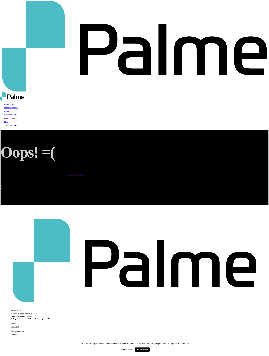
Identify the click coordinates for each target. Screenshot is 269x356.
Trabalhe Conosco (11, 125)
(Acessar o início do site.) (75, 175)
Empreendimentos (11, 108)
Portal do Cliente (10, 115)
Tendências (15, 327)
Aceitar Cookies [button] (142, 349)
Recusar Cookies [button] (127, 349)
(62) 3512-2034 (16, 310)
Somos (13, 323)
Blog (6, 122)
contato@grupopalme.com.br (21, 313)
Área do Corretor (10, 118)
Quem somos (9, 104)
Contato (7, 111)
